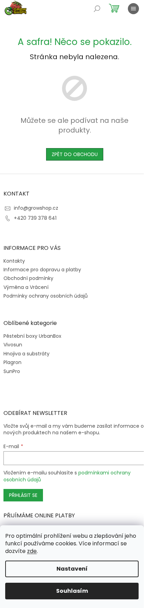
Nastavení (72, 569)
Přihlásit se (23, 495)
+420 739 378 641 (35, 218)
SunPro (11, 371)
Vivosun (12, 345)
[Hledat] (97, 9)
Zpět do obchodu (75, 154)
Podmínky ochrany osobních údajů (45, 295)
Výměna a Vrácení (26, 287)
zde (32, 551)
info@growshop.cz (36, 208)
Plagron (12, 362)
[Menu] (133, 9)
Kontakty (14, 260)
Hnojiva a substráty (26, 354)
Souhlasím (72, 591)
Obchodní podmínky (28, 278)
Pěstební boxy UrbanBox (32, 336)
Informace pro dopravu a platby (42, 269)
